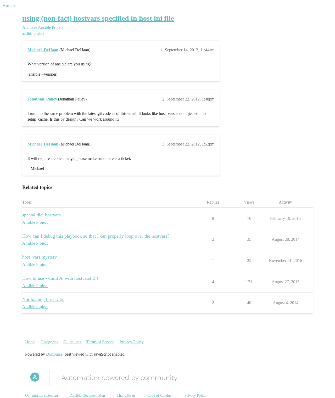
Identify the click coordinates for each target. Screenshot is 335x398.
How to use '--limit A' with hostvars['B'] (60, 278)
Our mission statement (41, 395)
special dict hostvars (41, 214)
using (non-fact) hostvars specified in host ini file (98, 18)
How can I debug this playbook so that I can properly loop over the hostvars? (95, 236)
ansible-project (33, 34)
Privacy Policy (132, 342)
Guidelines (72, 342)
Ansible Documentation (87, 395)
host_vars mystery (39, 257)
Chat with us (126, 395)
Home (30, 342)
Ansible (9, 5)
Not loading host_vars (43, 299)
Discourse (54, 354)
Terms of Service (100, 342)
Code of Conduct (159, 395)
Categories (49, 342)
